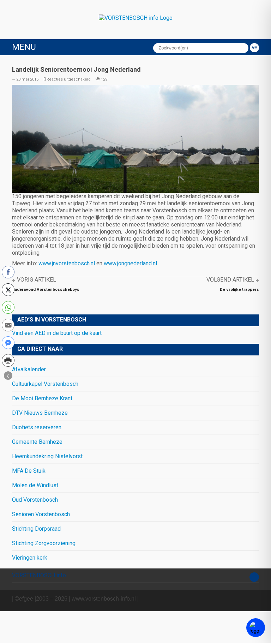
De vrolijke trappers (239, 289)
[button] (8, 375)
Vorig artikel (36, 279)
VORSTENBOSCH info (39, 575)
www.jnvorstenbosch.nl (66, 263)
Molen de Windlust (35, 485)
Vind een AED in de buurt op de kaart (57, 333)
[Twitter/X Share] (8, 289)
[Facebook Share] (8, 272)
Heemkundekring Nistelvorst (47, 456)
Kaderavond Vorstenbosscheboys (45, 289)
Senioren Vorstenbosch (41, 514)
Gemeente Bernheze (37, 441)
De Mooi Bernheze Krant (42, 398)
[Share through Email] (8, 325)
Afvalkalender (29, 369)
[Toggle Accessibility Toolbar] (256, 628)
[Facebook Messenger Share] (8, 342)
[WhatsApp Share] (8, 307)
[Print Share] (8, 360)
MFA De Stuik (29, 470)
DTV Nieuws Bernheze (40, 412)
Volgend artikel (230, 279)
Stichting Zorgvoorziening (44, 543)
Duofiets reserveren (36, 427)
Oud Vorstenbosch (35, 499)
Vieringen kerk (29, 557)
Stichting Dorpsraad (36, 528)
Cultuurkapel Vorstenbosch (45, 384)
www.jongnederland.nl (130, 263)
